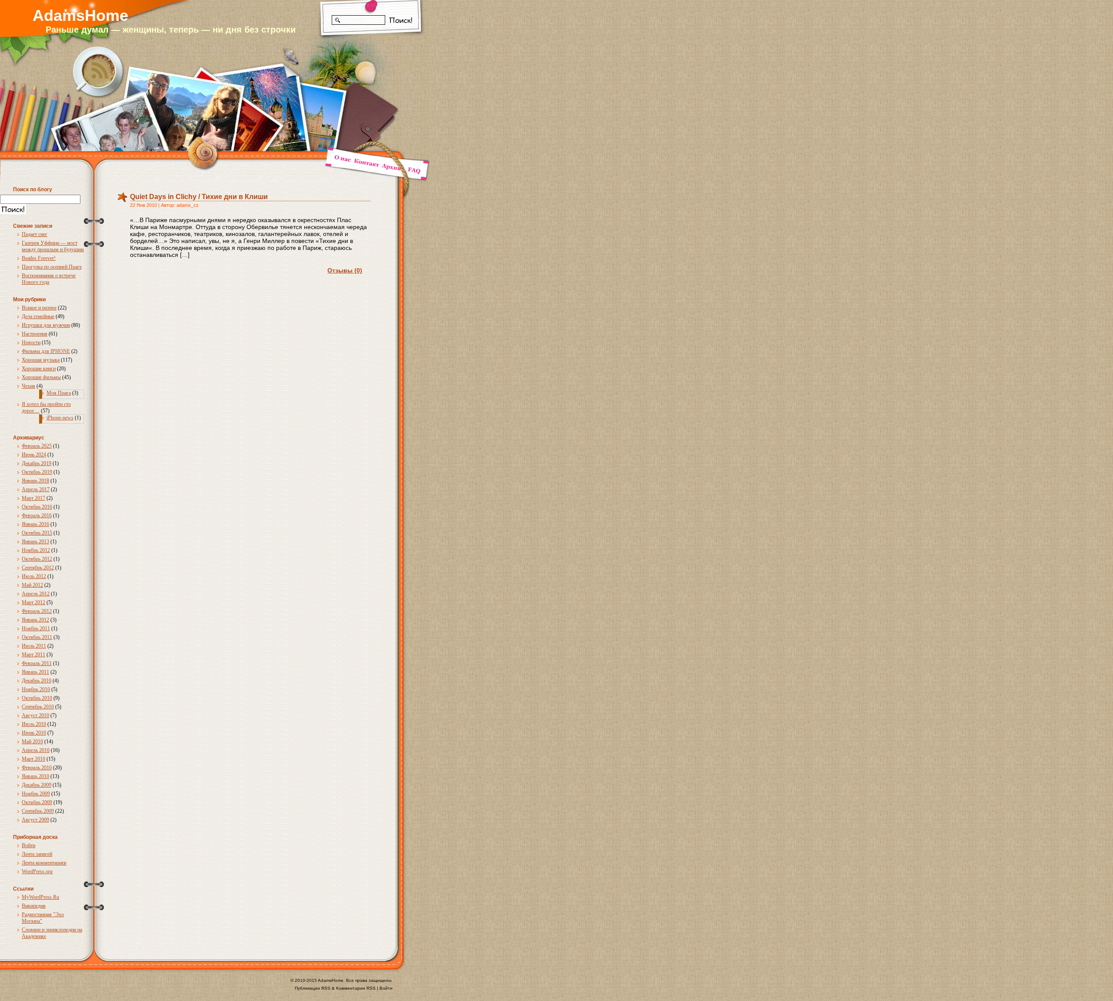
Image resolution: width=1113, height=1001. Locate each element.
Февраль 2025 (37, 446)
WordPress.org (37, 871)
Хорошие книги (39, 369)
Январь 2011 (35, 672)
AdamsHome (80, 15)
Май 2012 (32, 585)
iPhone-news (60, 418)
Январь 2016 (35, 524)
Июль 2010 (34, 724)
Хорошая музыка (41, 360)
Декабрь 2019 (36, 463)
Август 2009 (35, 820)
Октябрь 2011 (37, 637)
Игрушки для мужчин (46, 325)
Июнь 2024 (34, 455)
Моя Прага (59, 393)
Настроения (34, 334)
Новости (31, 342)
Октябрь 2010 (37, 698)
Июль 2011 (34, 646)
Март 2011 (33, 655)
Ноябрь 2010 (36, 689)
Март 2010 (33, 759)
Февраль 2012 (37, 611)
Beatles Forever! (39, 258)
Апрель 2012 (36, 594)
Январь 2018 (35, 481)
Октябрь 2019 (37, 472)
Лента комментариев (44, 863)
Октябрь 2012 (37, 559)
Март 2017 (33, 498)
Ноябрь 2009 (36, 794)
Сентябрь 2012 (38, 568)
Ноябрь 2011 (36, 628)
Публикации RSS (312, 988)
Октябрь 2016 (37, 507)
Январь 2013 (35, 542)
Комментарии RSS (356, 988)
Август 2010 (35, 715)
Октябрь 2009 (37, 802)
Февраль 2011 (37, 663)
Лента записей (37, 854)
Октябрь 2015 (37, 533)
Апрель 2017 (36, 489)
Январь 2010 (35, 776)
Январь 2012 (35, 620)
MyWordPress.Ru (40, 897)
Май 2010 (32, 741)
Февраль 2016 (37, 515)
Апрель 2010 (36, 750)
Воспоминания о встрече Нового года (49, 279)
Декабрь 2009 (36, 785)
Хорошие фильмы (41, 377)
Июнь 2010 (34, 733)
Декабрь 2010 (36, 681)
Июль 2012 (34, 576)
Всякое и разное (39, 308)
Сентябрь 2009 (38, 811)
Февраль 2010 (37, 768)
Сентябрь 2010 (38, 707)
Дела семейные (38, 316)
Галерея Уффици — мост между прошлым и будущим (53, 246)
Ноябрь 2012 (36, 550)
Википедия (34, 906)
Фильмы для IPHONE (46, 351)
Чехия (28, 386)
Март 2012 (33, 602)
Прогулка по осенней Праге (52, 267)
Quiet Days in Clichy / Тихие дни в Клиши (199, 196)
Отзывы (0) (344, 270)
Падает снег (34, 234)
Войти (28, 845)
